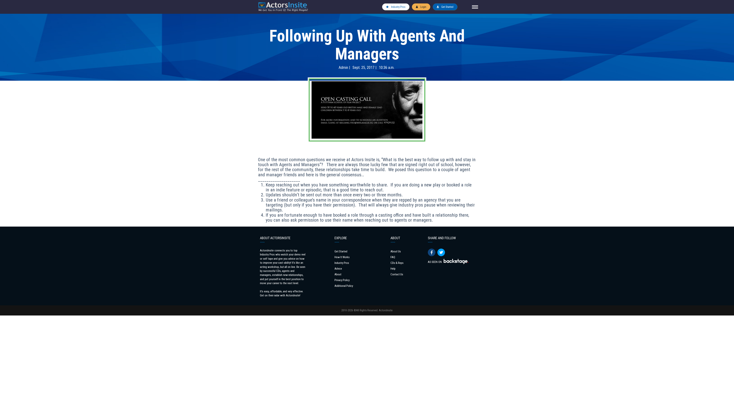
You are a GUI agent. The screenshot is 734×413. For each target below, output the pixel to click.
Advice (338, 268)
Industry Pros (398, 6)
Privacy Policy (342, 280)
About (338, 274)
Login (423, 6)
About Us (396, 251)
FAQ (393, 257)
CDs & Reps (397, 263)
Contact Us (397, 274)
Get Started (447, 6)
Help (393, 268)
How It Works (342, 257)
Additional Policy (344, 286)
